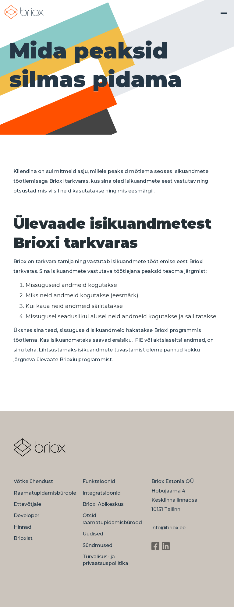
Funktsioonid (99, 481)
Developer (26, 515)
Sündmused (97, 545)
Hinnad (22, 527)
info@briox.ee (168, 528)
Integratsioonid (102, 493)
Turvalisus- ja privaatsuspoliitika (105, 560)
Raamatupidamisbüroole (45, 493)
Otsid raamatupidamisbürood (112, 519)
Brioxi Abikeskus (103, 504)
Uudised (93, 534)
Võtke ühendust (33, 481)
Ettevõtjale (27, 504)
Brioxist (23, 538)
